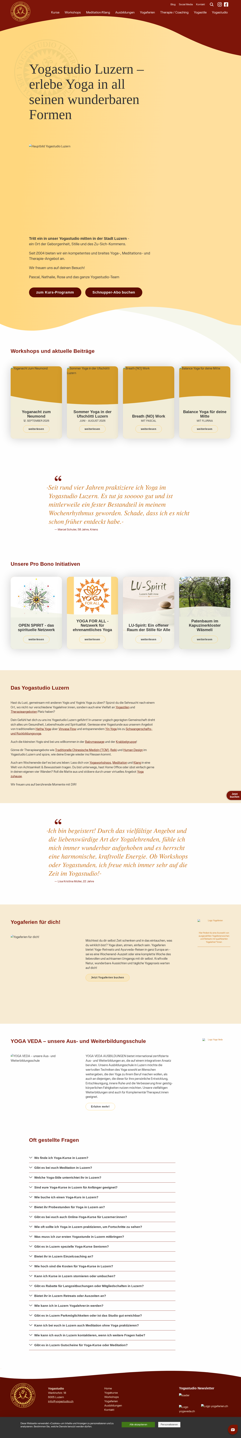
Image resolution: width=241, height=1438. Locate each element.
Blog (173, 4)
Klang (137, 762)
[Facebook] (226, 5)
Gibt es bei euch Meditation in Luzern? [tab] (63, 1167)
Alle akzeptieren (138, 1424)
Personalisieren (169, 1424)
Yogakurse (111, 1392)
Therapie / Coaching (174, 12)
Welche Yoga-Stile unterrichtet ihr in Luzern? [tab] (67, 1177)
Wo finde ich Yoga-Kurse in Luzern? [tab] (61, 1158)
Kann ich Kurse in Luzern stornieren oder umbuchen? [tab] (74, 1276)
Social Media (186, 4)
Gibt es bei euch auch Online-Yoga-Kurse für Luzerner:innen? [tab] (80, 1217)
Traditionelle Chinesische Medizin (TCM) (82, 750)
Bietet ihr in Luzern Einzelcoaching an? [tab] (63, 1256)
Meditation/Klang (98, 12)
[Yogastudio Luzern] (20, 11)
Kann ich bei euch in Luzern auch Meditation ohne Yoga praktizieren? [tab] (86, 1325)
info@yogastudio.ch (60, 1401)
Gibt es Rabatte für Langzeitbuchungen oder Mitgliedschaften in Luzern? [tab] (89, 1286)
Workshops (73, 12)
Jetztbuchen (234, 795)
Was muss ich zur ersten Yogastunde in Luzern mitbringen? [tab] (79, 1236)
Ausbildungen (125, 12)
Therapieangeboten (24, 711)
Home (108, 1388)
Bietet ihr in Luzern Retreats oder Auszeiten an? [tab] (70, 1296)
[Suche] (211, 5)
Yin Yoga (111, 729)
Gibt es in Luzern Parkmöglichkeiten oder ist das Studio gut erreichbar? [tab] (88, 1315)
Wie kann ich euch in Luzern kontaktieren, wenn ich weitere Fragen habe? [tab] (89, 1335)
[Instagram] (219, 5)
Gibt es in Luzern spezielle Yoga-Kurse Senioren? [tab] (71, 1246)
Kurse (55, 12)
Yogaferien (147, 12)
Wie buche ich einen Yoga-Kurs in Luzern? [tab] (66, 1197)
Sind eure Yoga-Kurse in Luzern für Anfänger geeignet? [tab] (76, 1187)
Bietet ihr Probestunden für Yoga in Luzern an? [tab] (69, 1207)
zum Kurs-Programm (55, 292)
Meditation (119, 762)
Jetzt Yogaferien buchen (107, 977)
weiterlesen (36, 429)
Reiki (113, 750)
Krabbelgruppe (126, 741)
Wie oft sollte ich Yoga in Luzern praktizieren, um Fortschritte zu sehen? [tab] (88, 1227)
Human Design (133, 750)
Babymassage (94, 741)
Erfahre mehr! (100, 1106)
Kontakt (200, 4)
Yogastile (200, 12)
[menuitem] (55, 12)
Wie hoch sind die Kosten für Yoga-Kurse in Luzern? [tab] (73, 1266)
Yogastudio (220, 12)
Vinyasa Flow (67, 729)
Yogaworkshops (100, 762)
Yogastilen (122, 707)
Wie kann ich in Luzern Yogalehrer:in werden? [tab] (68, 1305)
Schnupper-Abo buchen (113, 292)
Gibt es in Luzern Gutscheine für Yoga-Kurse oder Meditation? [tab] (81, 1345)
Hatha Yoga (43, 729)
